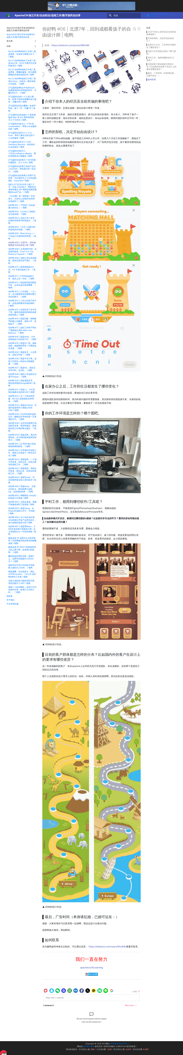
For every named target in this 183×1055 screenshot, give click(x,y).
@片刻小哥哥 (88, 1046)
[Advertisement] (161, 127)
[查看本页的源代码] (134, 29)
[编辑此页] (139, 29)
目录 (148, 28)
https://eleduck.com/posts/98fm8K (70, 45)
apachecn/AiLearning (91, 967)
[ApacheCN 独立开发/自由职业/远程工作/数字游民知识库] (8, 15)
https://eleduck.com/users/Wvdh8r (107, 946)
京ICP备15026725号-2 (119, 1044)
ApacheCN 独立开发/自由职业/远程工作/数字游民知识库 (21, 29)
